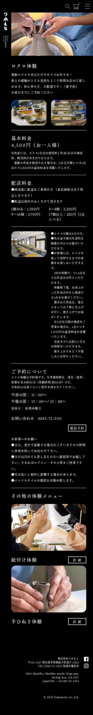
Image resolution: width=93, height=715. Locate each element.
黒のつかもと (5, 97)
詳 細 (77, 560)
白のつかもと (5, 74)
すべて (5, 114)
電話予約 (77, 428)
